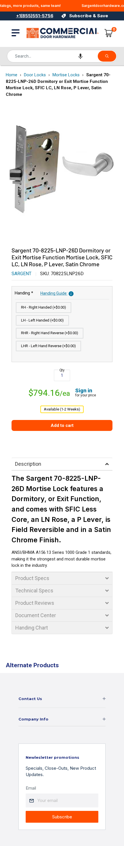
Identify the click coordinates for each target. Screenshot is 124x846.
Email (31, 788)
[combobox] (52, 56)
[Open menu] (16, 33)
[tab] (62, 464)
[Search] (107, 56)
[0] (108, 33)
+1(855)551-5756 (34, 15)
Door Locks (35, 74)
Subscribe (62, 817)
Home (11, 74)
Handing (41, 293)
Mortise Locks (66, 74)
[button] (80, 56)
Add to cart (62, 425)
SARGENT (21, 273)
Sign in (83, 390)
